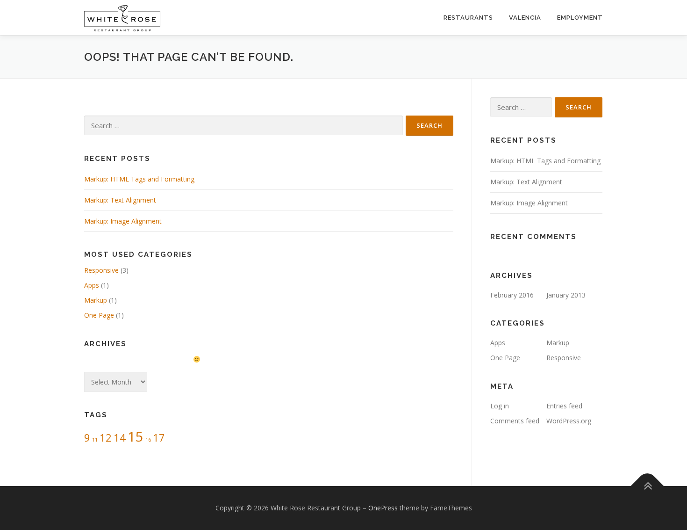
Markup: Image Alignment (123, 221)
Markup (95, 300)
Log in (499, 405)
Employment (580, 17)
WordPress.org (568, 420)
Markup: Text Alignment (120, 200)
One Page (99, 315)
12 (106, 437)
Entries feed (564, 405)
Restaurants (468, 17)
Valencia (525, 17)
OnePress (383, 507)
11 (95, 439)
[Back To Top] (647, 486)
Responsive (101, 270)
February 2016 (512, 294)
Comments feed (514, 420)
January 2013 (566, 294)
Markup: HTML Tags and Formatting (139, 178)
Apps (91, 285)
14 (120, 437)
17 (159, 437)
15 (135, 436)
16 (148, 439)
